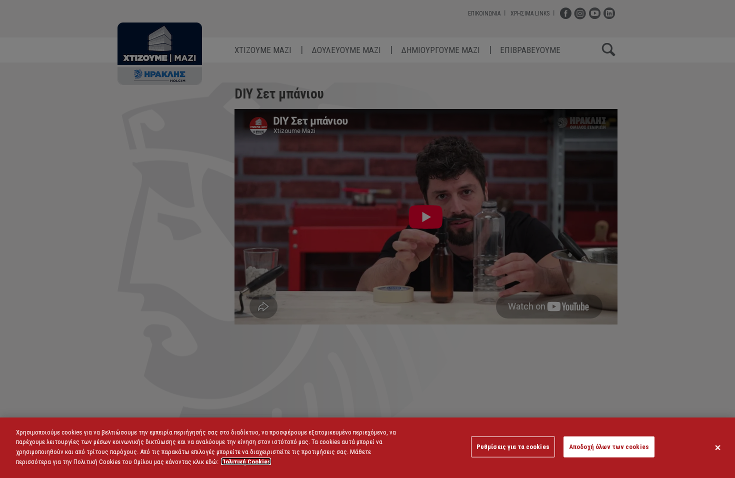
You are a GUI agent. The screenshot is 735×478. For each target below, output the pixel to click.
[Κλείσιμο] (718, 447)
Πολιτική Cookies (246, 461)
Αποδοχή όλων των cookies (609, 446)
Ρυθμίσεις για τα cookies (513, 446)
